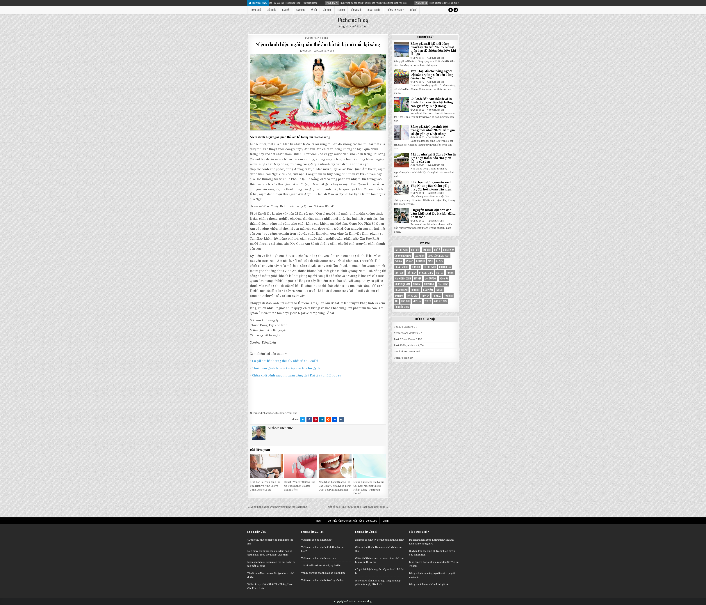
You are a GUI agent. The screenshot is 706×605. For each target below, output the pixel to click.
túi (396, 301)
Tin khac (436, 295)
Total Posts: (401, 357)
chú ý (437, 250)
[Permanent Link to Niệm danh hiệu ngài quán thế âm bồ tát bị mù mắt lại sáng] (318, 92)
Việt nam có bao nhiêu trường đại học (322, 580)
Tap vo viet (412, 295)
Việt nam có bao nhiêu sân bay (318, 558)
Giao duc (399, 273)
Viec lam (417, 301)
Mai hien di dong (403, 278)
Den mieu (420, 261)
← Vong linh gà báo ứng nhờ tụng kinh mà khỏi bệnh (277, 506)
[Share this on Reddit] (328, 419)
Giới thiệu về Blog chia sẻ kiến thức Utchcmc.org (352, 520)
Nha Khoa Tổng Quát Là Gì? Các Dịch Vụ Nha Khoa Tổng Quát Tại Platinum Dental (335, 486)
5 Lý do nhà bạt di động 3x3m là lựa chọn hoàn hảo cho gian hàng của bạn (433, 158)
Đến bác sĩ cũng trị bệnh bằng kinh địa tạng (379, 539)
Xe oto (428, 301)
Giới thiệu (271, 10)
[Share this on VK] (341, 419)
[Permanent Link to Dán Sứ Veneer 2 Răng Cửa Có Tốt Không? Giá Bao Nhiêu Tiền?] (300, 466)
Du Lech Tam (445, 267)
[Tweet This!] (302, 419)
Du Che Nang (430, 267)
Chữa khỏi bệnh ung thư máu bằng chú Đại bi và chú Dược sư (296, 375)
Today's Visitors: (404, 326)
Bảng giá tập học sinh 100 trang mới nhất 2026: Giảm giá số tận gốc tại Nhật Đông (433, 130)
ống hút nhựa (402, 307)
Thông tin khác (394, 10)
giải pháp (411, 273)
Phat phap (268, 413)
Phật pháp (313, 38)
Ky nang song (426, 273)
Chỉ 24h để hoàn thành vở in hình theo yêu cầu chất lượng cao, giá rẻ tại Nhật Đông (432, 102)
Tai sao (439, 290)
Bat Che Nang (401, 250)
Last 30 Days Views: (406, 345)
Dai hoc (409, 261)
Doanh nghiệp (373, 10)
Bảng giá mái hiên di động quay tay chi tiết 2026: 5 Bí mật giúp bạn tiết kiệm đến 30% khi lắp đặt (433, 49)
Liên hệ (413, 10)
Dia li (430, 261)
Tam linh (292, 413)
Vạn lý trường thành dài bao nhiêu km (323, 573)
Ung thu (405, 301)
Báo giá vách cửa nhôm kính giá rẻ (428, 584)
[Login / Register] (450, 10)
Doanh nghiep (401, 267)
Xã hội (314, 10)
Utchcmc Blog (353, 20)
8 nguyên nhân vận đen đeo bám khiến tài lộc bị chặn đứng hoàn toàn (433, 213)
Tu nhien (448, 295)
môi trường (430, 278)
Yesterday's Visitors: (406, 333)
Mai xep (417, 278)
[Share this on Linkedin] (322, 419)
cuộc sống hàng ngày (439, 255)
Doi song (416, 267)
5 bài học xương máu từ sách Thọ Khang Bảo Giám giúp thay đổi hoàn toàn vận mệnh (432, 185)
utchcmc (307, 50)
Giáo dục (300, 10)
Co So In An (448, 250)
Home (318, 520)
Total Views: (401, 351)
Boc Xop (415, 250)
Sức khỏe (327, 10)
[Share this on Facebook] (309, 419)
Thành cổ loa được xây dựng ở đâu (320, 565)
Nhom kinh (429, 284)
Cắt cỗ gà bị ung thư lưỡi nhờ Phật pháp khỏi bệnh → (358, 506)
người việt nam (402, 284)
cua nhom (420, 255)
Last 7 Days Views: (405, 339)
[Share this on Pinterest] (315, 419)
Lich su (439, 273)
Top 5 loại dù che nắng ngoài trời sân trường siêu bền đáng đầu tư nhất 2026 (432, 74)
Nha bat (417, 284)
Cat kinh (427, 250)
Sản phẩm (428, 290)
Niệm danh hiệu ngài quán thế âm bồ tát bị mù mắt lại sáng (318, 44)
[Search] (456, 10)
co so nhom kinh (403, 255)
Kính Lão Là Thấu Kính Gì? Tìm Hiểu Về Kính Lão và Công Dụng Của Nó (265, 486)
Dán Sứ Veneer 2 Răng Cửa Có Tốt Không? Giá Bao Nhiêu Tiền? (299, 486)
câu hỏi (398, 261)
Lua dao (450, 273)
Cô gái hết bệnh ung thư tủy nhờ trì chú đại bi (285, 361)
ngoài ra (444, 278)
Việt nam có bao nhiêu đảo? (317, 539)
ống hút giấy (440, 301)
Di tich (439, 261)
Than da (425, 295)
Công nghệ (356, 10)
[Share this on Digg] (334, 419)
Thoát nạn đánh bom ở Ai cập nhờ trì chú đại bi (286, 368)
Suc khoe (280, 413)
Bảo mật (286, 10)
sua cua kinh (401, 290)
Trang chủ (255, 10)
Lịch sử (341, 10)
